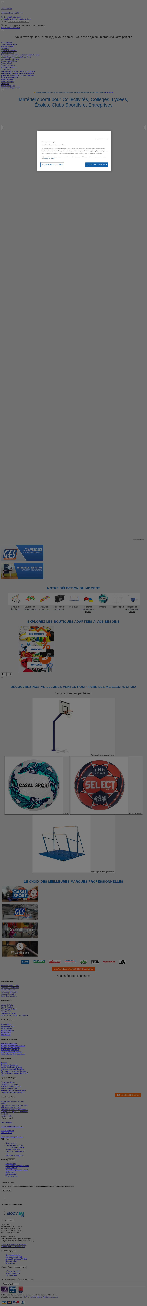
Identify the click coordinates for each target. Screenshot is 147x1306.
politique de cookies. (49, 158)
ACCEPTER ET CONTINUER (97, 165)
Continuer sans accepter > (102, 139)
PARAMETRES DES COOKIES (52, 165)
